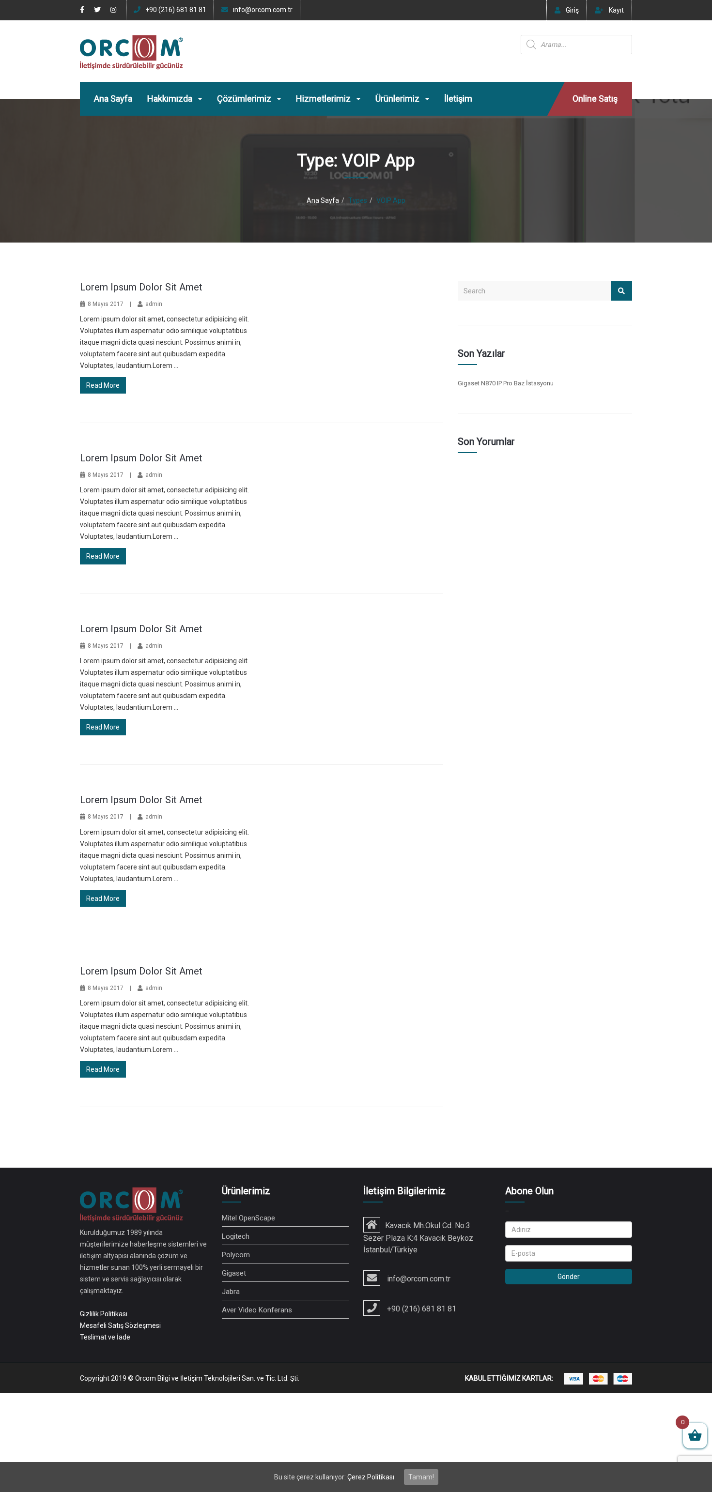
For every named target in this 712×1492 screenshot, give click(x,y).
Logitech (235, 1236)
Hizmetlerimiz (324, 98)
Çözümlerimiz (245, 98)
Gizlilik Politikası (103, 1314)
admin (153, 304)
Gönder (568, 1276)
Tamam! (421, 1477)
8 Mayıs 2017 (106, 304)
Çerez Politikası (370, 1477)
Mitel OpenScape (248, 1218)
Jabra (231, 1291)
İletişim (458, 98)
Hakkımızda (170, 98)
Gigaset (234, 1273)
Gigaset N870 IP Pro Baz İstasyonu (506, 383)
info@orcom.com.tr (263, 10)
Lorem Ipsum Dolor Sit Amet (141, 287)
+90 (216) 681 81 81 (175, 10)
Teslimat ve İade (105, 1337)
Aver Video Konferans (257, 1310)
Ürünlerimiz (398, 98)
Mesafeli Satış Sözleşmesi (120, 1325)
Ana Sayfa (113, 98)
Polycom (236, 1254)
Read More (103, 385)
